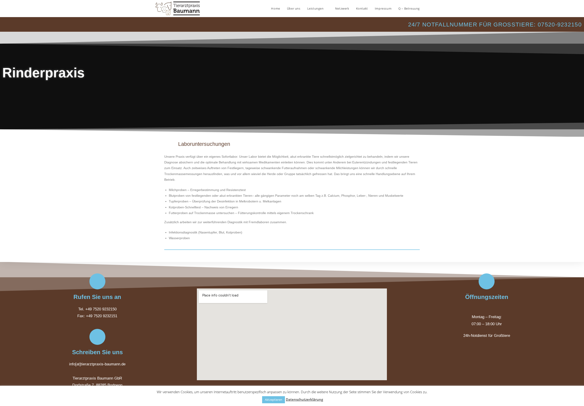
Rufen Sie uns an (97, 296)
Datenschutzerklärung (304, 399)
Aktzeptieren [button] (273, 400)
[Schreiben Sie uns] (97, 337)
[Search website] (427, 8)
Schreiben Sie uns (97, 352)
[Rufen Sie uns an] (97, 281)
